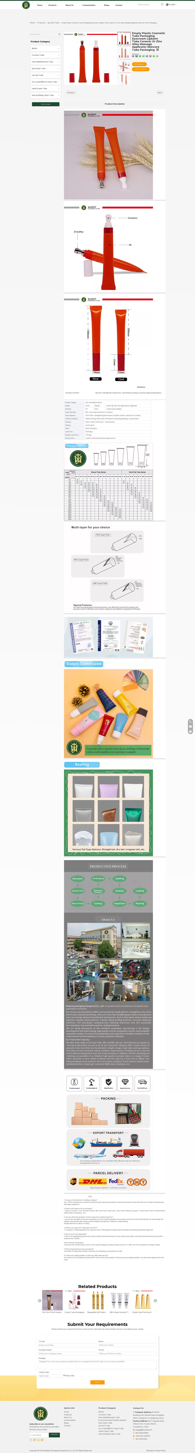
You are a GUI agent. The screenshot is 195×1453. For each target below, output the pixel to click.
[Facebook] (30, 1439)
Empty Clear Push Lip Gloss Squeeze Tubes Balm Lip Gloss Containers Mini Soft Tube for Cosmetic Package (142, 1312)
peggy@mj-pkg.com (143, 1430)
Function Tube (38, 55)
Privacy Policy (160, 1451)
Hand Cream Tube (39, 89)
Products (68, 1415)
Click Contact (45, 104)
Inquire (141, 64)
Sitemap (149, 1451)
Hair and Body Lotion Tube (43, 95)
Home (66, 1412)
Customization (70, 1420)
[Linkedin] (34, 1439)
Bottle (34, 48)
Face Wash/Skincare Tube (42, 62)
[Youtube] (38, 1439)
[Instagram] (42, 1439)
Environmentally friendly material (112, 1420)
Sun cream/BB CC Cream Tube (44, 82)
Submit (97, 1382)
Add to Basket (141, 69)
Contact (67, 1426)
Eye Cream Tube (39, 68)
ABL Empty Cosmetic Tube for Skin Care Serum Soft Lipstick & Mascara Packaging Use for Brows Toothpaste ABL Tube (120, 1312)
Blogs (66, 1423)
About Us (68, 1417)
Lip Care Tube (37, 75)
